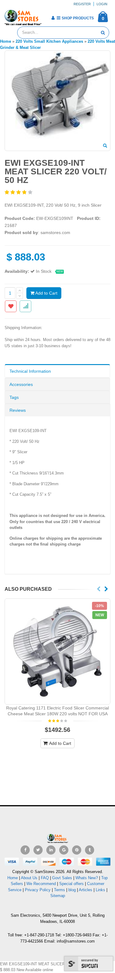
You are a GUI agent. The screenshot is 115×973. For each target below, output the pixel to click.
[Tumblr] (89, 850)
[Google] (63, 850)
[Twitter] (38, 850)
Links (100, 890)
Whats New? (86, 878)
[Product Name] (57, 651)
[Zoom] (105, 146)
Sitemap (57, 895)
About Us (29, 878)
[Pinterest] (76, 850)
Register (82, 4)
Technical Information (30, 371)
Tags (14, 397)
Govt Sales (62, 878)
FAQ (45, 878)
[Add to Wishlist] (11, 306)
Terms (60, 890)
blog (72, 890)
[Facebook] (25, 850)
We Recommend (41, 883)
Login (102, 4)
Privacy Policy (38, 890)
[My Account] (53, 18)
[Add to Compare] (25, 306)
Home (12, 878)
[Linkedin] (51, 850)
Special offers (71, 883)
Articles (85, 890)
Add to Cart (45, 293)
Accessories (21, 384)
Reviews (18, 410)
